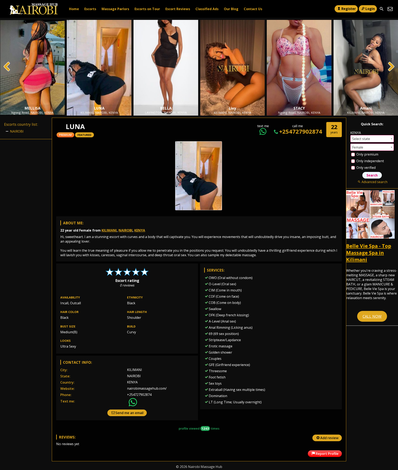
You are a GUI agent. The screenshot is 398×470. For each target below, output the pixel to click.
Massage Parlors (115, 9)
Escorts (90, 9)
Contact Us (253, 9)
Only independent (370, 161)
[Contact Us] (390, 9)
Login (370, 8)
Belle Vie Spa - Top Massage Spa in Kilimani (368, 252)
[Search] (381, 9)
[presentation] (7, 67)
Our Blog (231, 9)
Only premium (367, 154)
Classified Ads (206, 9)
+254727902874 (300, 131)
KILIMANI (109, 230)
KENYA (139, 230)
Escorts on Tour (147, 9)
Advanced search (374, 182)
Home (74, 9)
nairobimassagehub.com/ (147, 388)
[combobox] (372, 138)
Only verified (366, 167)
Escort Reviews (177, 9)
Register (348, 8)
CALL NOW (372, 316)
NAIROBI (125, 230)
